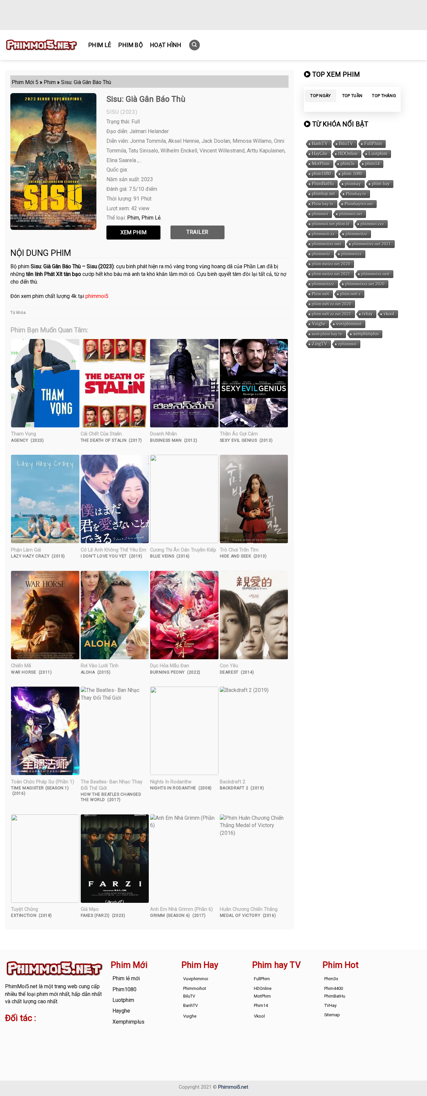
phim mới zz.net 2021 (331, 313)
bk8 (9, 1047)
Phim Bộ (130, 45)
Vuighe (318, 323)
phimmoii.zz (323, 233)
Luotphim (378, 153)
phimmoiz (321, 253)
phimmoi (320, 213)
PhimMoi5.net (21, 986)
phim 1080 (352, 173)
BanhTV (320, 143)
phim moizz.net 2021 (331, 273)
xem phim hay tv (327, 333)
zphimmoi (347, 343)
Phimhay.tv (356, 193)
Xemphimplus (128, 1022)
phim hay (381, 183)
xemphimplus (366, 333)
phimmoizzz (323, 283)
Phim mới (320, 293)
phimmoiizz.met (326, 243)
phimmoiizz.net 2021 (371, 243)
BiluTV (346, 143)
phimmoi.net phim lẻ (331, 223)
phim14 (372, 163)
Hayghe (121, 1011)
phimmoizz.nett (375, 273)
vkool (389, 313)
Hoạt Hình (165, 45)
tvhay (367, 313)
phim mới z (350, 293)
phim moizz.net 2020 (331, 263)
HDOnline (348, 153)
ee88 (52, 1039)
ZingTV (319, 343)
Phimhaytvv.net (359, 203)
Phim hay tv (323, 203)
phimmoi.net (350, 213)
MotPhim (321, 163)
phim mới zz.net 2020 (331, 303)
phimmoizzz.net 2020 (365, 283)
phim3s (347, 163)
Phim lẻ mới (126, 978)
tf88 (10, 1031)
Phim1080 (124, 989)
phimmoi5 (96, 296)
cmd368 (58, 1031)
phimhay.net (323, 193)
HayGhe (319, 153)
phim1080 (321, 173)
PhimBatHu (323, 183)
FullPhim (373, 143)
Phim (133, 218)
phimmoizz (351, 253)
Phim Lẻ (99, 45)
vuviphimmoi (349, 323)
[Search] (194, 45)
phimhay (353, 183)
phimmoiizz (356, 233)
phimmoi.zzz (372, 223)
